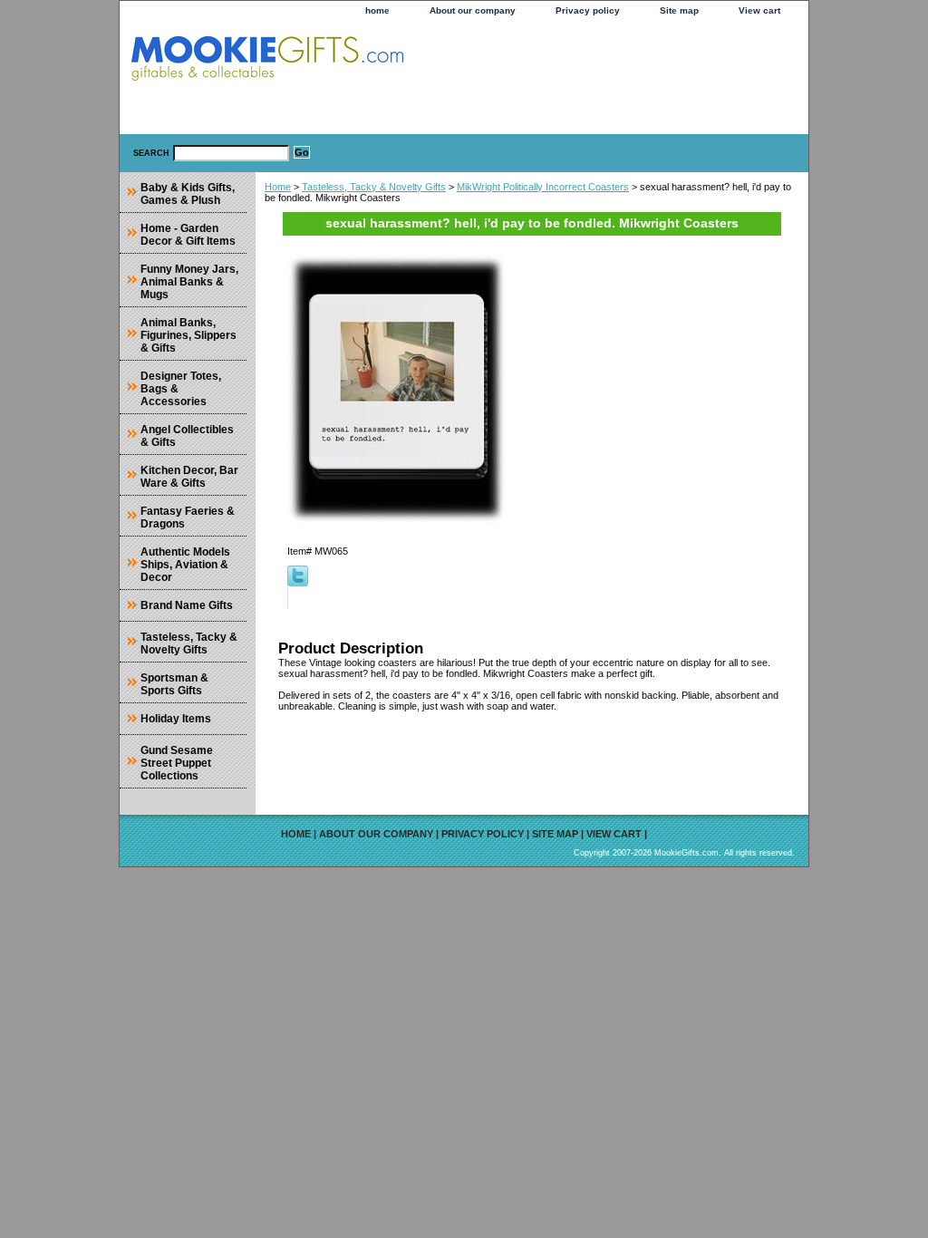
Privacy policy (588, 10)
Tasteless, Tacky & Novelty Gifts (374, 186)
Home (278, 186)
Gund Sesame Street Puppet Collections (176, 763)
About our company (473, 10)
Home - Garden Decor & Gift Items (188, 234)
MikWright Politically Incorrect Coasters (543, 186)
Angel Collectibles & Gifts (187, 436)
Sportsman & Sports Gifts (174, 684)
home (377, 10)
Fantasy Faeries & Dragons (187, 517)
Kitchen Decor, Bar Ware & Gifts (189, 476)
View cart (759, 10)
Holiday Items (175, 718)
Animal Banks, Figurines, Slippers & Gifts (188, 335)
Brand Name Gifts (186, 605)
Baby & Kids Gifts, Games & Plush (187, 194)
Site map (679, 10)
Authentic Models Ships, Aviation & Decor (185, 565)
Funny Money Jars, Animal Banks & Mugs (189, 282)
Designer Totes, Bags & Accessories (180, 389)
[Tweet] (297, 582)
